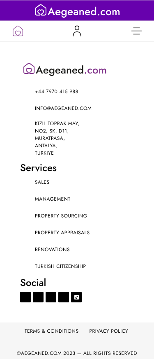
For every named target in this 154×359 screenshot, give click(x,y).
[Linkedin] (63, 297)
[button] (136, 31)
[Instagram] (51, 297)
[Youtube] (38, 297)
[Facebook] (25, 297)
